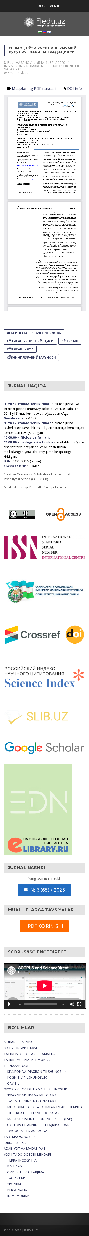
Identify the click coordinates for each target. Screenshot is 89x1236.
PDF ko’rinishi (44, 926)
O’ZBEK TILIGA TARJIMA (25, 1172)
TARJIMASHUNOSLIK (19, 1136)
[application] (45, 986)
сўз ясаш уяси (20, 349)
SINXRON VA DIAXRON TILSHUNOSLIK (37, 1071)
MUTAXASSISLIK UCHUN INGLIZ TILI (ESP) (39, 1119)
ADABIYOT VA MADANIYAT (24, 1148)
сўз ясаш (70, 341)
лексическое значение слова (34, 333)
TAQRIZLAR (16, 1178)
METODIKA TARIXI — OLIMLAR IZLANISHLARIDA (45, 1107)
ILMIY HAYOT (14, 1166)
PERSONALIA (17, 1190)
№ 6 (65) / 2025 (46, 890)
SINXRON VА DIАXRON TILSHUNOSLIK (38, 66)
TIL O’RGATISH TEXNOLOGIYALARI (33, 1113)
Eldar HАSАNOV (19, 62)
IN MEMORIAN (18, 1196)
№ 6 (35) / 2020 (53, 62)
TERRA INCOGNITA (22, 1160)
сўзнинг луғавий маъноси (31, 357)
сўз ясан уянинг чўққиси (30, 341)
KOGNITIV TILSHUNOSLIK (27, 1077)
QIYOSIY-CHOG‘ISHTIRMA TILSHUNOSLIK (35, 1089)
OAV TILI (14, 1083)
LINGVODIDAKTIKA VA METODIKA (30, 1095)
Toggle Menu (47, 6)
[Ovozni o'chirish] (72, 1004)
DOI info (74, 88)
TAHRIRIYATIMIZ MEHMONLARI (28, 1059)
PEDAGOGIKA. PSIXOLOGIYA (25, 1131)
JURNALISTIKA (15, 1142)
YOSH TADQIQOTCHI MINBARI (27, 1154)
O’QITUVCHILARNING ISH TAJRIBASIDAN (38, 1125)
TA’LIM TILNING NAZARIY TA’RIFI (32, 1101)
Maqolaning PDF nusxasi (33, 88)
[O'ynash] (9, 1004)
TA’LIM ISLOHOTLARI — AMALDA (30, 1054)
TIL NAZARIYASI (16, 1065)
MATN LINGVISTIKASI (20, 1048)
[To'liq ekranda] (79, 1004)
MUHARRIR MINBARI (20, 1042)
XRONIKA (14, 1184)
